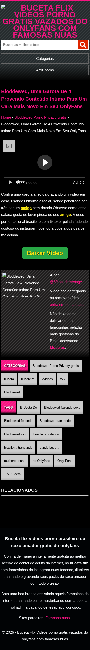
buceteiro (27, 379)
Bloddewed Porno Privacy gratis (40, 117)
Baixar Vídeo (45, 253)
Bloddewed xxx (15, 434)
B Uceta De (28, 407)
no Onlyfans (41, 461)
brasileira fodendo (46, 434)
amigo (26, 208)
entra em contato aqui (67, 304)
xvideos (47, 379)
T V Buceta (12, 474)
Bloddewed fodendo (18, 421)
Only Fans (65, 461)
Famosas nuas (58, 618)
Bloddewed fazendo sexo (62, 407)
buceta (9, 379)
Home (6, 117)
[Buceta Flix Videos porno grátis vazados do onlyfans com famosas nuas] (45, 34)
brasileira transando (18, 447)
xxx (63, 379)
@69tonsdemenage (66, 282)
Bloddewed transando (55, 421)
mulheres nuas (15, 461)
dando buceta (49, 447)
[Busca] (83, 44)
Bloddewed (12, 392)
